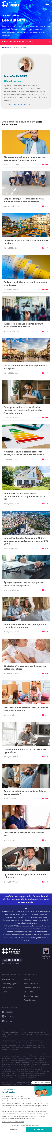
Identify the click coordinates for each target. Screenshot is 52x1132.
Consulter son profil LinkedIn (17, 104)
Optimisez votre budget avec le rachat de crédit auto (25, 876)
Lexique (5, 992)
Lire (44, 164)
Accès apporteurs (31, 983)
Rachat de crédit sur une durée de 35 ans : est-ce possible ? (25, 792)
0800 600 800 (13, 960)
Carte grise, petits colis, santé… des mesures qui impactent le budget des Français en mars (23, 410)
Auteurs (8, 47)
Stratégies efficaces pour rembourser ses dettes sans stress (25, 667)
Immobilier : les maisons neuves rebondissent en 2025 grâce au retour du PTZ (24, 496)
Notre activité (8, 979)
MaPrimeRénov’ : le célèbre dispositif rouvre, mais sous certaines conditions (24, 453)
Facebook (9, 1012)
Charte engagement (10, 983)
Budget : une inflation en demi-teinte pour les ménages (25, 283)
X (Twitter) (9, 1016)
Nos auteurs (7, 988)
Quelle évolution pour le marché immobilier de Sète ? (26, 242)
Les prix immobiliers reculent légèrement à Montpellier (26, 367)
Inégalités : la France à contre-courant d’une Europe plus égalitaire (23, 325)
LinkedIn (8, 1021)
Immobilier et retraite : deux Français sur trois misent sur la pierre (25, 626)
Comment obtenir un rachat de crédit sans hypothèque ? (26, 751)
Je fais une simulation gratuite (17, 42)
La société (28, 992)
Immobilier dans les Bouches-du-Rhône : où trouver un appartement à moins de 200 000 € (26, 541)
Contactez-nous (31, 996)
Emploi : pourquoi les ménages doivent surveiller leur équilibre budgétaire (24, 200)
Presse (27, 979)
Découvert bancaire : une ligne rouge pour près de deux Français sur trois (25, 158)
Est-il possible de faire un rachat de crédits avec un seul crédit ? (26, 709)
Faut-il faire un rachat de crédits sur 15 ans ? (24, 834)
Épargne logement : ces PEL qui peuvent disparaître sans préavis (24, 584)
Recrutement (30, 1000)
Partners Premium (32, 988)
